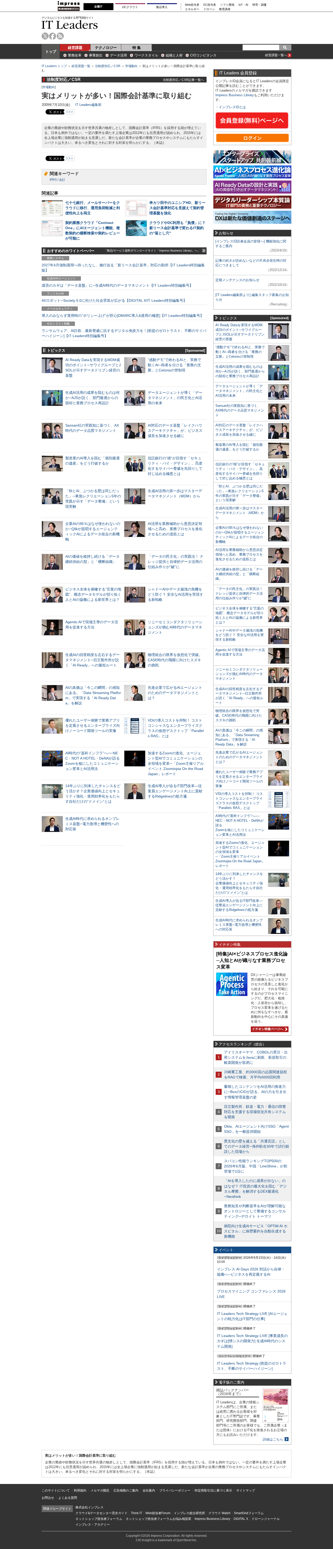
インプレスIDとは (232, 107)
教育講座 (224, 9)
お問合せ (48, 1498)
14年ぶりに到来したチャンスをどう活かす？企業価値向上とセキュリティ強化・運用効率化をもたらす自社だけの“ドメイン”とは (239, 883)
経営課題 (75, 48)
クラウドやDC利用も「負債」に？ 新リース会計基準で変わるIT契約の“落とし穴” (177, 228)
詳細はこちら (273, 1439)
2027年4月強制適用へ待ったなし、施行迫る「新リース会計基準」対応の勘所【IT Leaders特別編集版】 (123, 267)
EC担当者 (209, 4)
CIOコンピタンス (203, 55)
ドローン (209, 9)
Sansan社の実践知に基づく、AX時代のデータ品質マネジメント (239, 410)
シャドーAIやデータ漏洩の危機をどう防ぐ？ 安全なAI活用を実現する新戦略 (175, 594)
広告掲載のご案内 (125, 1490)
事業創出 (96, 55)
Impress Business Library (234, 95)
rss (60, 36)
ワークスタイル (146, 55)
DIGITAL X (241, 1519)
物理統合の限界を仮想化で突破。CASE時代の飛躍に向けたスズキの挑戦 (175, 660)
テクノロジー (106, 48)
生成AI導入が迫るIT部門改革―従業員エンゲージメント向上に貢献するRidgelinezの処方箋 (175, 791)
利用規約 (80, 1490)
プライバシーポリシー (174, 1490)
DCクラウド (130, 7)
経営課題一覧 (81, 66)
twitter (45, 36)
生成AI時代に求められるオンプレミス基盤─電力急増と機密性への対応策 (92, 824)
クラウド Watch (219, 1513)
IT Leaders (70, 24)
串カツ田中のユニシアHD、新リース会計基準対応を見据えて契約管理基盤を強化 (177, 208)
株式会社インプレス (89, 1507)
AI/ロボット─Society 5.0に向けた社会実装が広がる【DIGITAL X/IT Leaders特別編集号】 (114, 300)
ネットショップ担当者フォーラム (98, 1519)
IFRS (53, 180)
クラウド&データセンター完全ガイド (101, 1513)
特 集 (136, 48)
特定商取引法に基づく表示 (213, 1490)
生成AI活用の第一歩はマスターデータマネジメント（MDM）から (239, 512)
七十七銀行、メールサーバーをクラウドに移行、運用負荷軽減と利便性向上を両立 (92, 208)
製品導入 (162, 7)
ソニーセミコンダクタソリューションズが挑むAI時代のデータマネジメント (175, 627)
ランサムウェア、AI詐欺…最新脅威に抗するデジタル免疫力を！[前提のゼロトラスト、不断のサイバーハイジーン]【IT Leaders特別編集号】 (124, 333)
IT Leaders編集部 (88, 105)
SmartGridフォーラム (249, 1513)
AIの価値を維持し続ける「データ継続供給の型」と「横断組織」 (239, 574)
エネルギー (192, 9)
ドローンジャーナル (266, 1519)
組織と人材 (174, 55)
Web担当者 (192, 4)
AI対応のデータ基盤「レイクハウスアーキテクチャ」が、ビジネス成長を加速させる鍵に (175, 430)
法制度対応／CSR (107, 66)
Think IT (136, 1513)
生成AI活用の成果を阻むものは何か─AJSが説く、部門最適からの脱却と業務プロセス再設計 (92, 397)
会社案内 (149, 1490)
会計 (62, 180)
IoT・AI (243, 4)
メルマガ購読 (100, 1490)
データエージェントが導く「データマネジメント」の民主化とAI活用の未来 (175, 397)
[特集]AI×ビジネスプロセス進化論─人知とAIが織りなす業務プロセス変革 (252, 960)
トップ (50, 51)
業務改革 (74, 55)
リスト (69, 111)
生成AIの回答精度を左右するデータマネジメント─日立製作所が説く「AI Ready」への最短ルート (92, 660)
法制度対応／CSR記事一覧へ (183, 79)
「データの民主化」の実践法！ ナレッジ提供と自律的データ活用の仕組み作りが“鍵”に (175, 561)
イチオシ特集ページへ (267, 1029)
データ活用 (118, 55)
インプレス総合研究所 (189, 1513)
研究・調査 (259, 4)
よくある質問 (67, 1498)
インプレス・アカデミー (92, 1524)
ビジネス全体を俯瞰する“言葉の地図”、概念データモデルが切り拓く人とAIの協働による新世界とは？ (93, 594)
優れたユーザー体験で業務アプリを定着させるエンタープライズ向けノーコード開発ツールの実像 (92, 725)
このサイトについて (56, 1490)
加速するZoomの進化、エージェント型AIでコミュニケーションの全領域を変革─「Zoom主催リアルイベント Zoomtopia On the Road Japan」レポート (176, 763)
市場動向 (131, 66)
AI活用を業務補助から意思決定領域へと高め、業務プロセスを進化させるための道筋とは (175, 529)
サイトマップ (245, 1490)
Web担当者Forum (157, 1513)
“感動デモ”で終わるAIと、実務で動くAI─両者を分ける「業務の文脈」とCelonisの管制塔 (174, 365)
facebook (52, 36)
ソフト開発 (227, 4)
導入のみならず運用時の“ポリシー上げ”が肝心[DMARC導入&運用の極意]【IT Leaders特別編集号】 (123, 315)
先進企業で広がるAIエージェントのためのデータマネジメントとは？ (175, 692)
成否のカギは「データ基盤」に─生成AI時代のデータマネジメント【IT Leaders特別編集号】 (117, 285)
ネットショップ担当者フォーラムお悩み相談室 (158, 1519)
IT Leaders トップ (54, 66)
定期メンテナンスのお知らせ (237, 280)
